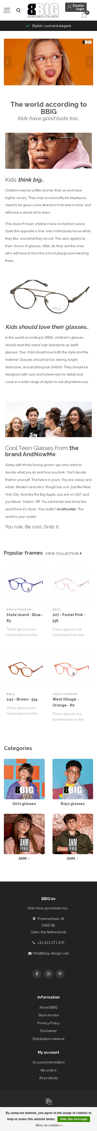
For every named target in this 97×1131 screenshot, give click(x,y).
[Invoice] (48, 1101)
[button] (8, 61)
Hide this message (73, 1119)
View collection (62, 553)
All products (48, 1078)
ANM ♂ (58, 816)
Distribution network (49, 1039)
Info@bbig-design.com (51, 953)
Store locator (48, 1015)
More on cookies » (49, 1125)
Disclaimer (48, 1031)
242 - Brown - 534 (22, 699)
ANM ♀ (9, 816)
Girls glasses (14, 761)
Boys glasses (63, 761)
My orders (49, 1070)
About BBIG (48, 1007)
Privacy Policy (49, 1023)
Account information (49, 1062)
